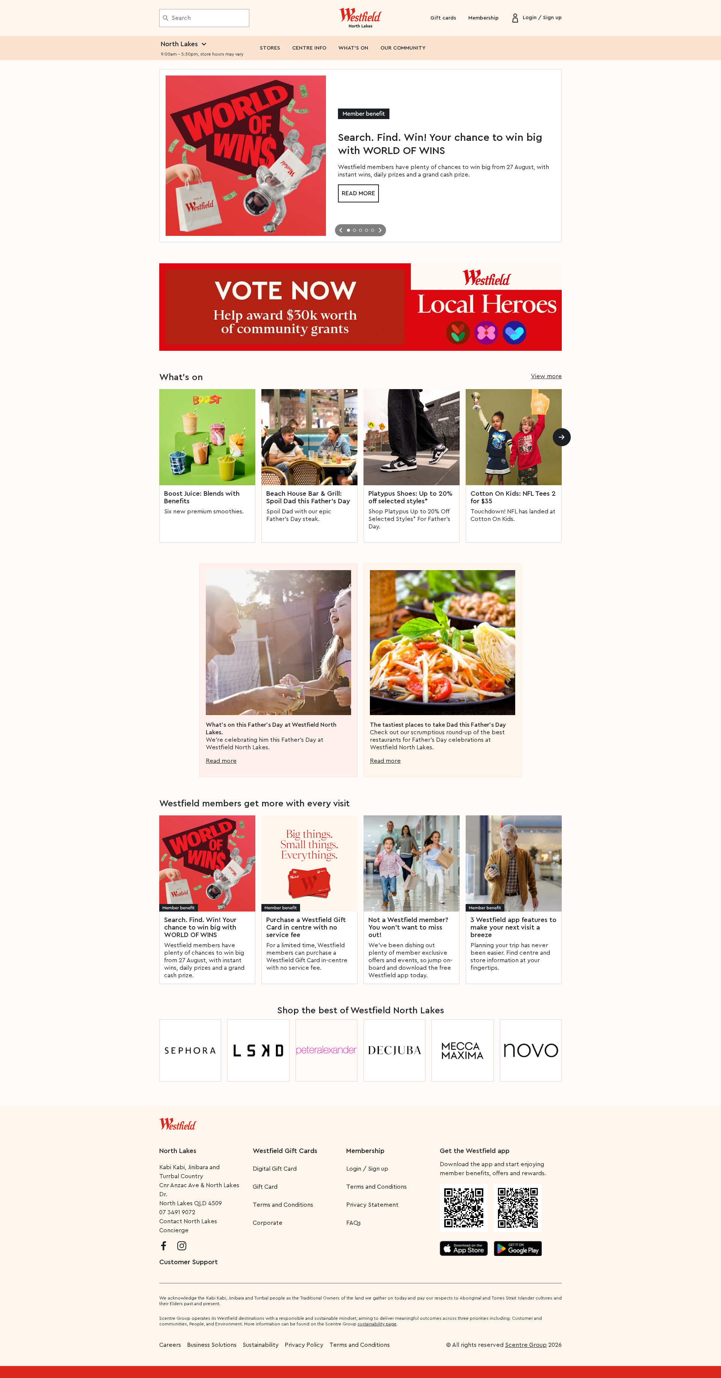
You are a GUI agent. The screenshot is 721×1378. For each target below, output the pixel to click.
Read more (358, 193)
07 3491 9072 (177, 1212)
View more (546, 376)
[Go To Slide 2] (354, 230)
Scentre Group (526, 1345)
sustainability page (377, 1324)
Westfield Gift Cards (285, 1150)
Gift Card (265, 1187)
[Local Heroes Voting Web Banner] (360, 307)
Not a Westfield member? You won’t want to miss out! (408, 927)
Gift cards (443, 18)
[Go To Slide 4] (366, 230)
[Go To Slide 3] (360, 230)
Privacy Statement (372, 1205)
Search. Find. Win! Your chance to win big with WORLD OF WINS (200, 927)
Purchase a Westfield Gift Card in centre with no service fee (306, 927)
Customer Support (188, 1262)
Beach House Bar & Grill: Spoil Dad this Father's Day (308, 497)
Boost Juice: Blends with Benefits (202, 497)
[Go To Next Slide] (380, 230)
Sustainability (261, 1345)
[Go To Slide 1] (348, 230)
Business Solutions (212, 1345)
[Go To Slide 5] (372, 230)
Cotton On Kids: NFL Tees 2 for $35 (513, 497)
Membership (483, 18)
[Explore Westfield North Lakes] (360, 18)
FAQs (353, 1223)
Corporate (267, 1223)
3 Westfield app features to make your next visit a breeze (514, 927)
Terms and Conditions (283, 1205)
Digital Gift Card (275, 1169)
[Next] (562, 437)
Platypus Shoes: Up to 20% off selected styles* (410, 497)
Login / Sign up (367, 1169)
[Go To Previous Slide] (341, 230)
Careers (170, 1345)
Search (181, 18)
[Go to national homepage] (178, 1122)
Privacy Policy (304, 1345)
